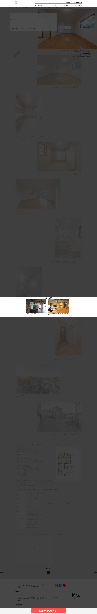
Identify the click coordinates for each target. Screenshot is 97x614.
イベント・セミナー (53, 5)
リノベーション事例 (78, 5)
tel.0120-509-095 (78, 2)
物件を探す (66, 5)
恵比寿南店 (68, 2)
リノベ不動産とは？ (39, 5)
